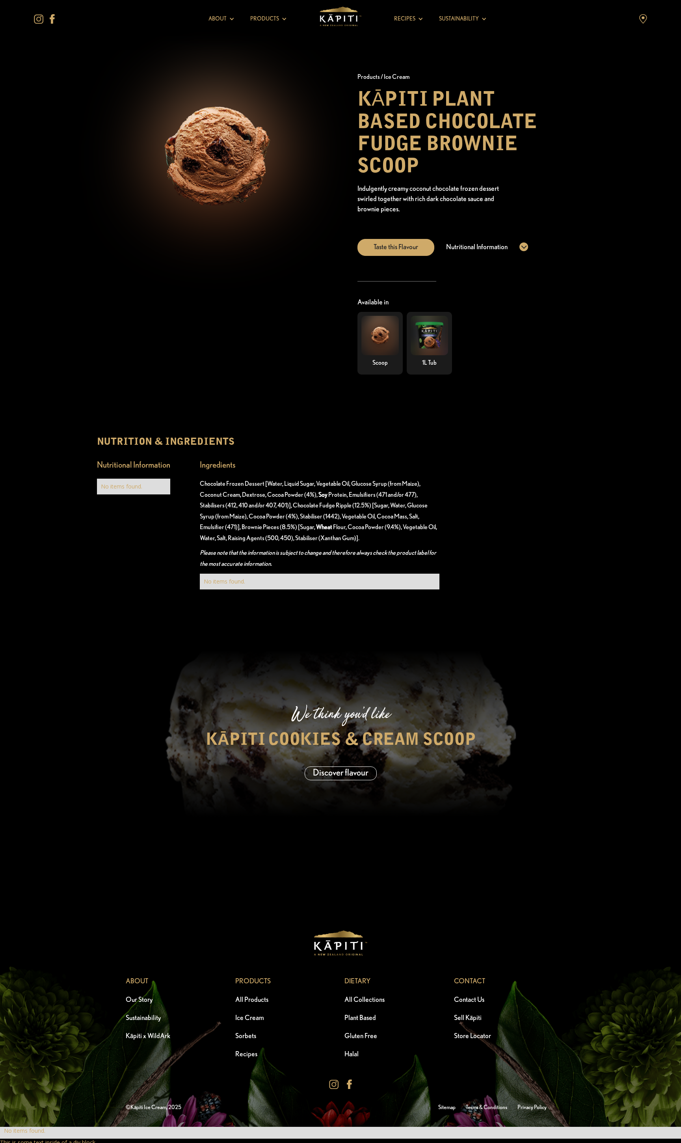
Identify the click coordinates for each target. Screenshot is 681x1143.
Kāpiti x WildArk (148, 1036)
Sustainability (143, 1018)
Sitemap (447, 1107)
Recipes (246, 1054)
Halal (351, 1054)
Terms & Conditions (486, 1107)
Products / (370, 77)
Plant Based (360, 1018)
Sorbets (245, 1036)
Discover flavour (340, 773)
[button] (221, 19)
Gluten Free (360, 1036)
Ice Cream (396, 77)
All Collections (364, 999)
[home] (340, 19)
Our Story (139, 999)
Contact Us (469, 999)
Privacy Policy (532, 1107)
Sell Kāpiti (468, 1018)
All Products (251, 999)
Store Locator (472, 1036)
